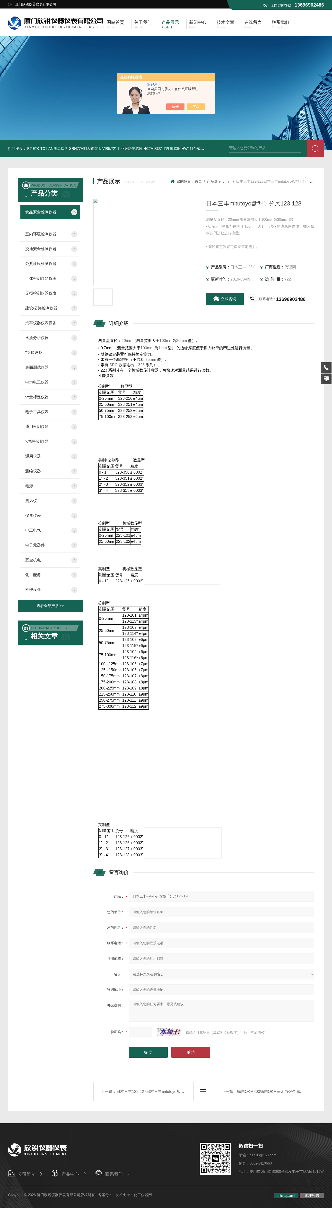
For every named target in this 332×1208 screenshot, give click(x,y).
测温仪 (31, 501)
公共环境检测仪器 (40, 264)
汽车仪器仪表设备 (40, 323)
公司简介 (26, 1174)
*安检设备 (33, 352)
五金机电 (33, 560)
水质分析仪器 (37, 338)
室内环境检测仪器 (40, 234)
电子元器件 (35, 545)
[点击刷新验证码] (169, 1032)
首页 (198, 181)
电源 (29, 486)
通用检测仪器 (37, 427)
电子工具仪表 (37, 412)
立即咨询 (228, 299)
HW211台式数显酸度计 (200, 148)
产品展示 (214, 181)
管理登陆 (312, 1195)
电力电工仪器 (37, 382)
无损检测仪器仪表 (40, 293)
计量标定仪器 (37, 397)
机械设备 (33, 589)
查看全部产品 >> (50, 606)
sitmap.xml (286, 1195)
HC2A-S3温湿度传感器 (162, 148)
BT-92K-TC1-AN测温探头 (47, 148)
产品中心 (70, 1174)
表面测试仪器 (37, 367)
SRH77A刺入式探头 (85, 148)
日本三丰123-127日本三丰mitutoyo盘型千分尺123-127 (163, 1091)
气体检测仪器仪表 (40, 278)
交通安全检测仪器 (40, 249)
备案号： (105, 1195)
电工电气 (33, 530)
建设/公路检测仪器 (41, 308)
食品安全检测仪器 (40, 212)
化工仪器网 (143, 1195)
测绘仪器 (33, 471)
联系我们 (114, 1174)
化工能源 (33, 575)
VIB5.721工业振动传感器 (122, 148)
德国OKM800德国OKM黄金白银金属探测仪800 (277, 1091)
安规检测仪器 (37, 441)
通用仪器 (33, 456)
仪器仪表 (33, 515)
